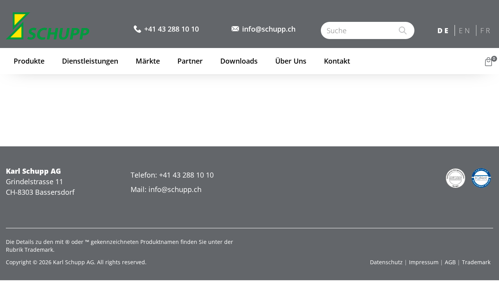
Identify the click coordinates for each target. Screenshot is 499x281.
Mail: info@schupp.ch (166, 189)
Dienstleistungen (90, 61)
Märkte (148, 61)
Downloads (239, 61)
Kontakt (337, 61)
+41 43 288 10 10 (171, 29)
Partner (190, 61)
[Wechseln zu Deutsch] (444, 31)
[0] (488, 61)
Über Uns (290, 61)
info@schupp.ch (269, 29)
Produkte (29, 61)
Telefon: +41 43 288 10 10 (172, 175)
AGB (450, 262)
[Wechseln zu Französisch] (487, 31)
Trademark (476, 262)
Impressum (424, 262)
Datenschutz (386, 262)
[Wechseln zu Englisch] (465, 31)
